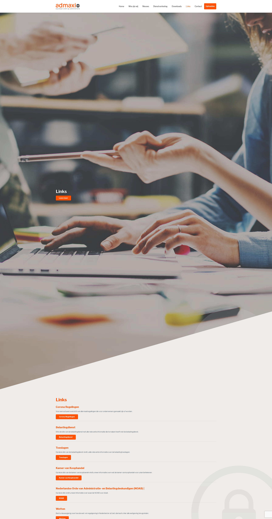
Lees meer (63, 198)
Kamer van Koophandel (68, 478)
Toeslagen (63, 457)
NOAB (61, 498)
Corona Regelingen (67, 417)
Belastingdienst (66, 437)
